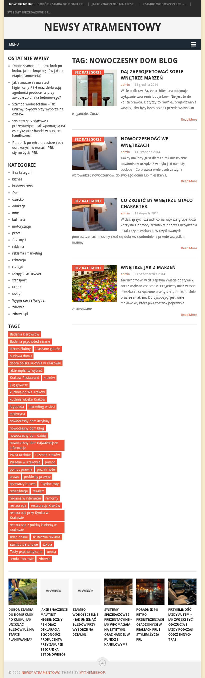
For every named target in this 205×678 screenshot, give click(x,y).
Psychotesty (49, 484)
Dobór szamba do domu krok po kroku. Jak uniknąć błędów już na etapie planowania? (37, 71)
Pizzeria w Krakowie (25, 462)
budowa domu (21, 356)
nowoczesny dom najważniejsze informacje (34, 445)
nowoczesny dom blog (27, 428)
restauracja (18, 506)
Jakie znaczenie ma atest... (114, 4)
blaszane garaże (48, 349)
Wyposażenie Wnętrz (28, 300)
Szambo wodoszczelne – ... (164, 4)
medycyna (17, 414)
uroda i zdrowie (22, 559)
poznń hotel (46, 469)
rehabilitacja (19, 491)
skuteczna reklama (46, 537)
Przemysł (19, 240)
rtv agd (17, 267)
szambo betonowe (24, 544)
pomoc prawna (21, 469)
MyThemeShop (92, 673)
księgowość (19, 385)
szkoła (47, 544)
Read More (189, 119)
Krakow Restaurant (24, 378)
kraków (49, 378)
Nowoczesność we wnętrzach (144, 142)
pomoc (50, 462)
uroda (16, 287)
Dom (16, 193)
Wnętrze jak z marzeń (148, 267)
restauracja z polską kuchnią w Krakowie (33, 527)
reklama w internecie (25, 498)
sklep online (19, 537)
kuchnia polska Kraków (27, 392)
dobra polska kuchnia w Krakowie (35, 363)
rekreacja (19, 260)
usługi (16, 294)
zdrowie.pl (20, 314)
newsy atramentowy (102, 27)
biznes (17, 179)
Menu (14, 44)
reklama (18, 247)
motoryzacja (21, 226)
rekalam (38, 491)
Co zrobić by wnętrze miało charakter (157, 203)
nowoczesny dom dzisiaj (28, 435)
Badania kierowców (24, 334)
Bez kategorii (22, 172)
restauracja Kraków (45, 506)
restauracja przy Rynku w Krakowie (29, 515)
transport (19, 280)
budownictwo (22, 186)
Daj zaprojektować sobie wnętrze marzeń (152, 75)
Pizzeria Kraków (47, 455)
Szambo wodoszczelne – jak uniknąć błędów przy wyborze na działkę (37, 109)
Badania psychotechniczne (30, 341)
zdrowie (18, 307)
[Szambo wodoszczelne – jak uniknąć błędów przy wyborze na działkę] (86, 592)
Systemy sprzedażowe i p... (28, 12)
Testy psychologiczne (26, 552)
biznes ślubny (20, 349)
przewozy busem (23, 484)
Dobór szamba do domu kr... (61, 4)
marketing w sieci (42, 407)
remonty (52, 498)
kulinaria (18, 220)
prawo (14, 477)
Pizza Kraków (20, 455)
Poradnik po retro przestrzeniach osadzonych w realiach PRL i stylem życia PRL (37, 148)
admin (125, 84)
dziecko (18, 199)
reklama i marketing (27, 253)
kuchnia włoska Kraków (27, 399)
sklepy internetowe (26, 273)
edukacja (19, 206)
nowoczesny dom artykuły (30, 421)
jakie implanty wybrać (26, 370)
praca (16, 233)
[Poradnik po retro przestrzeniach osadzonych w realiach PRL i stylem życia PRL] (150, 592)
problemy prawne (37, 477)
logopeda (17, 407)
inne (15, 213)
